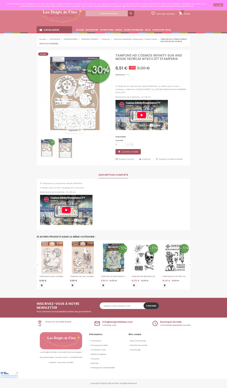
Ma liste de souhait (139, 345)
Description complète (113, 174)
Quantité (119, 140)
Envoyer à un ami (124, 159)
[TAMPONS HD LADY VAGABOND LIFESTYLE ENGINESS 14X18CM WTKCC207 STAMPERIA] (52, 257)
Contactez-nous (98, 350)
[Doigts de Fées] (59, 15)
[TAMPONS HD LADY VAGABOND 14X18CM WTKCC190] (83, 257)
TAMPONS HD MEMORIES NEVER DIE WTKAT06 (144, 276)
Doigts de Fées (112, 383)
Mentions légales (98, 354)
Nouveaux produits (99, 345)
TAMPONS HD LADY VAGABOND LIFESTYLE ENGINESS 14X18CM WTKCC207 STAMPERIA (52, 276)
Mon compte (135, 334)
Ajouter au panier (128, 152)
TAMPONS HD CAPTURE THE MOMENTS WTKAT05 (175, 276)
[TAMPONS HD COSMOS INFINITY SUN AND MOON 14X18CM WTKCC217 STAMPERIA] (46, 148)
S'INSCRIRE (151, 306)
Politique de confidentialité (103, 367)
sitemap (95, 363)
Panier (184, 13)
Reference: (120, 75)
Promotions (96, 341)
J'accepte (218, 5)
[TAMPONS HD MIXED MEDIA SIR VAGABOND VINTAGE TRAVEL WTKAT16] (114, 257)
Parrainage (136, 350)
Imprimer (145, 159)
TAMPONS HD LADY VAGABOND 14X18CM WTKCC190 (83, 276)
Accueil (42, 39)
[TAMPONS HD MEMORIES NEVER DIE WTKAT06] (144, 257)
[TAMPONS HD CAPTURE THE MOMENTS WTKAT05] (175, 257)
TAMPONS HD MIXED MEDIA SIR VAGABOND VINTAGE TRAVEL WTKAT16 (113, 276)
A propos (95, 358)
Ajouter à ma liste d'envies (169, 159)
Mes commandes (138, 341)
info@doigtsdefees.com (117, 321)
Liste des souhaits (163, 13)
